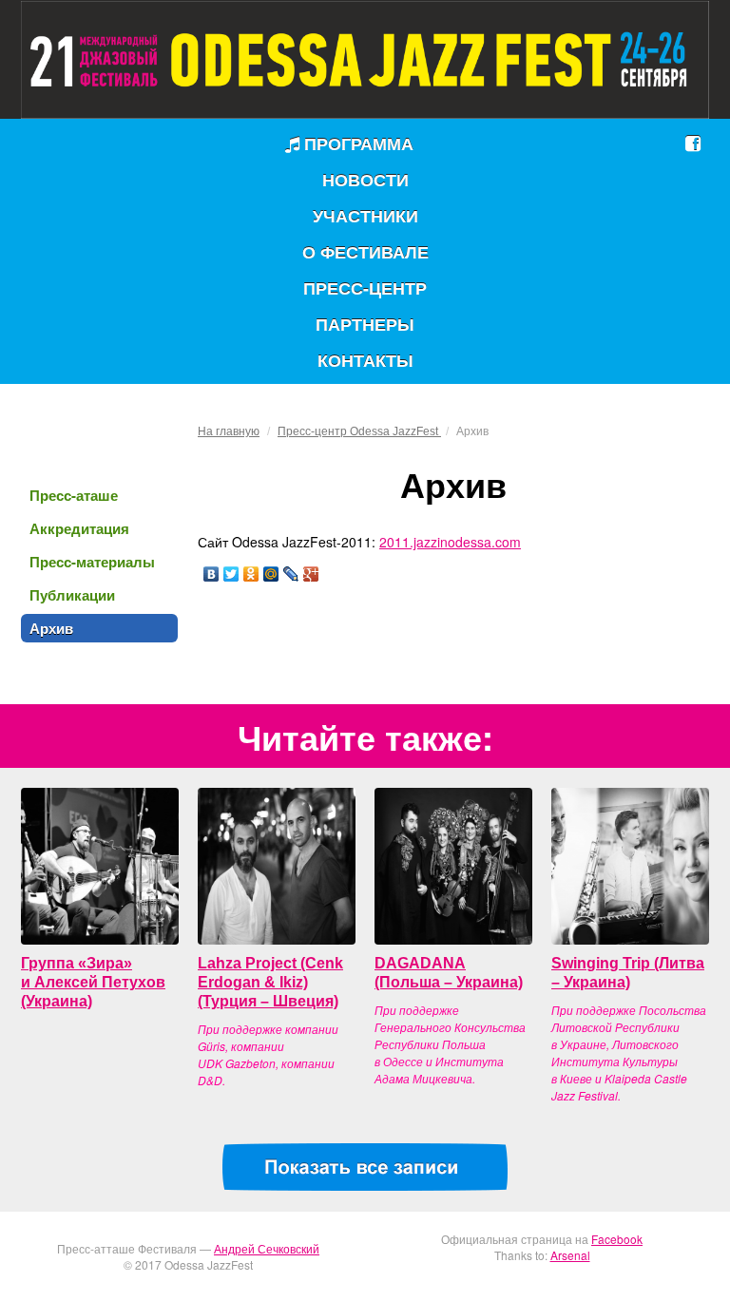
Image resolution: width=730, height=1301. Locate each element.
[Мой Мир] (271, 574)
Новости (365, 179)
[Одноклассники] (251, 574)
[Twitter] (231, 574)
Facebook (617, 1239)
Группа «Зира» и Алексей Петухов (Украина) (93, 982)
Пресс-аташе (73, 495)
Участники (365, 215)
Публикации (72, 594)
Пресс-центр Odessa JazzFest (359, 431)
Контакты (365, 360)
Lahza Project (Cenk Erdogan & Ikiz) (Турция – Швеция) (270, 982)
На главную (228, 431)
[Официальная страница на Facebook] (693, 143)
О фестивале (365, 251)
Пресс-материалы (92, 561)
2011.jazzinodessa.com (450, 541)
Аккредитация (79, 528)
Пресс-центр (365, 288)
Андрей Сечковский (266, 1248)
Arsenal (570, 1255)
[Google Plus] (311, 574)
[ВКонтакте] (211, 574)
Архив (51, 628)
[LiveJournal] (291, 574)
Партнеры (365, 324)
